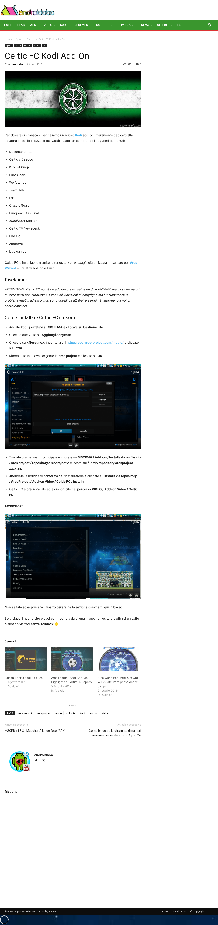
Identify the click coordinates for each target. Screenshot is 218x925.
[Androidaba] (27, 10)
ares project (25, 713)
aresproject (43, 713)
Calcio (30, 39)
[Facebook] (38, 761)
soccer (94, 713)
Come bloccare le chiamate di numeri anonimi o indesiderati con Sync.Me (115, 733)
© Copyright (197, 911)
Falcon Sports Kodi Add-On (24, 678)
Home (8, 39)
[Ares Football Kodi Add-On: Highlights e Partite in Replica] (72, 659)
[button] (209, 25)
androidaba (15, 64)
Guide (27, 45)
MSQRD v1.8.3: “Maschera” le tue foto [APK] (35, 731)
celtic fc (70, 713)
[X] (45, 761)
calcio (58, 713)
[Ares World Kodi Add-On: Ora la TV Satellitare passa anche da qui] (119, 659)
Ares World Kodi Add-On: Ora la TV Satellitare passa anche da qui (118, 682)
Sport (19, 39)
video (105, 713)
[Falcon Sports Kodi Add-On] (26, 659)
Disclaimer (179, 911)
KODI (37, 45)
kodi (82, 713)
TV (44, 45)
